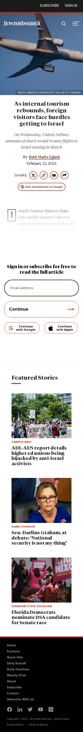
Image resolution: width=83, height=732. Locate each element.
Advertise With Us (20, 699)
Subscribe (49, 5)
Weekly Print (16, 675)
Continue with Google (26, 328)
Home (11, 645)
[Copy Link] (44, 175)
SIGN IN (71, 5)
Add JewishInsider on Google (44, 187)
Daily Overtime (18, 669)
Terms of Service (39, 724)
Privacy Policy (15, 724)
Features (13, 651)
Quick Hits (15, 657)
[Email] (54, 175)
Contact (13, 693)
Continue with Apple (64, 328)
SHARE (21, 175)
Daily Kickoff (16, 663)
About (11, 681)
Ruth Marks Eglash (44, 157)
